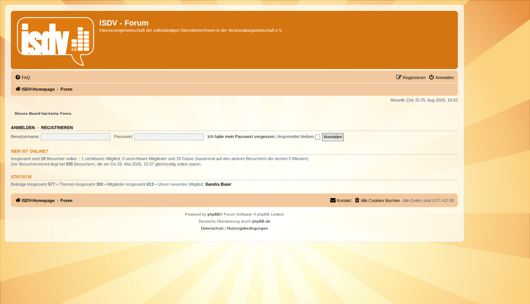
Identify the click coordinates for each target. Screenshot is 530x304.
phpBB (214, 214)
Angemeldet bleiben (296, 136)
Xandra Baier (218, 184)
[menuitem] (22, 77)
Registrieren (57, 127)
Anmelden (23, 127)
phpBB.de (261, 221)
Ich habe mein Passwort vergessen (241, 136)
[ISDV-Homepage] (56, 40)
